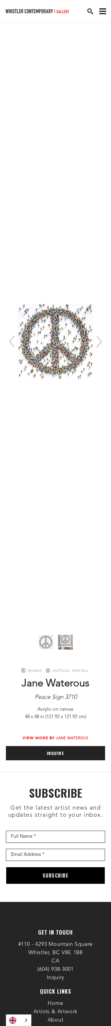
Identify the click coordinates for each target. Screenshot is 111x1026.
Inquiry (56, 977)
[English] (18, 1020)
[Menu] (102, 11)
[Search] (90, 11)
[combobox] (18, 1020)
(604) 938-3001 (55, 969)
